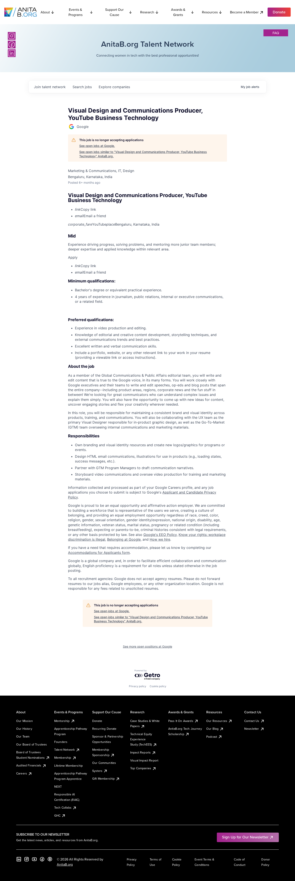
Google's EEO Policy (160, 534)
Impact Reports (140, 752)
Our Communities (104, 763)
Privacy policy (137, 686)
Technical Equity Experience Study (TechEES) (141, 739)
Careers (21, 773)
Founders (60, 742)
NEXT (58, 786)
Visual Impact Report (144, 760)
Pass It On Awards (180, 721)
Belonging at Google (124, 539)
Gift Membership (103, 778)
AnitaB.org (65, 864)
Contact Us (251, 721)
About (45, 12)
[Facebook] (11, 44)
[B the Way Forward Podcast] (49, 859)
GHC (57, 815)
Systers (97, 771)
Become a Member (244, 12)
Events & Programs (75, 12)
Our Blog (212, 728)
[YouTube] (34, 859)
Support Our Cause (114, 12)
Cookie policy (158, 686)
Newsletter (251, 728)
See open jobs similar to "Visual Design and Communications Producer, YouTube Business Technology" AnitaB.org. (143, 154)
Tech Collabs (62, 807)
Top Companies (140, 768)
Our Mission (24, 721)
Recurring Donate (104, 728)
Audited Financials (28, 765)
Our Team (22, 736)
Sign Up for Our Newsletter (245, 837)
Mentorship (62, 721)
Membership (62, 757)
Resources (210, 12)
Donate (97, 721)
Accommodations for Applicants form (99, 552)
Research (147, 12)
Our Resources (216, 721)
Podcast (211, 736)
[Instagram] (11, 36)
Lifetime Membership (68, 765)
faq (276, 32)
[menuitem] (151, 209)
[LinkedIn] (11, 53)
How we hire (160, 539)
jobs (82, 87)
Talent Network (64, 749)
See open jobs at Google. (97, 146)
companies (114, 87)
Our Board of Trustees (31, 744)
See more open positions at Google (147, 646)
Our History (24, 728)
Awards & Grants (178, 12)
